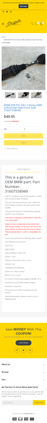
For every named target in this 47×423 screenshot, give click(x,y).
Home (4, 37)
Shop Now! (23, 343)
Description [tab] (23, 169)
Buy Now (24, 142)
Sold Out (24, 136)
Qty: (5, 129)
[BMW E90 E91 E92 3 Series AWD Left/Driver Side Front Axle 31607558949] (10, 95)
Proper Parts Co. (29, 414)
